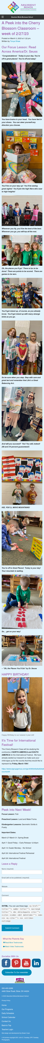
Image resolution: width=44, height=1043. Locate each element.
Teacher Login (7, 1029)
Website (4, 886)
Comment (5, 895)
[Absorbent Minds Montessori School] (22, 7)
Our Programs (7, 1009)
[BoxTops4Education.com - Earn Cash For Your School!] (20, 980)
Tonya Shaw (15, 41)
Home (4, 1005)
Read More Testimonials (13, 942)
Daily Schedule (8, 1013)
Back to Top (6, 1025)
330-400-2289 (7, 988)
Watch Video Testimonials (14, 946)
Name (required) (8, 869)
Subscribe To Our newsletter (16, 972)
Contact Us (6, 1021)
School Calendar (8, 1017)
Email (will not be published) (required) (15, 877)
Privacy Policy (6, 1000)
